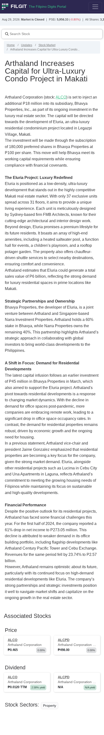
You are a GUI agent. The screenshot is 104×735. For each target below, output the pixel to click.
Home (11, 45)
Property (49, 705)
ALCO (61, 97)
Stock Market (46, 45)
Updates (26, 45)
